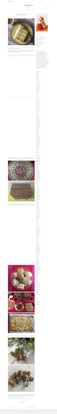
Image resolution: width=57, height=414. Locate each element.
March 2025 (37, 99)
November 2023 (38, 123)
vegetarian (37, 68)
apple (37, 51)
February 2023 (38, 137)
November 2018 (38, 213)
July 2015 (37, 274)
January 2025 (38, 102)
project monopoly (38, 61)
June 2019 (37, 202)
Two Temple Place (32, 398)
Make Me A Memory (38, 41)
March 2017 (37, 243)
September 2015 (38, 271)
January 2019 (38, 210)
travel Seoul (38, 67)
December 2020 (38, 175)
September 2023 (38, 126)
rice (42, 61)
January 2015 (38, 283)
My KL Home (44, 59)
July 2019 (37, 201)
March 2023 (37, 135)
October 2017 (38, 233)
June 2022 (37, 149)
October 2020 (38, 178)
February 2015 (38, 281)
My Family (28, 10)
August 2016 (37, 254)
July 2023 (37, 129)
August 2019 (37, 199)
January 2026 (38, 84)
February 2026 (38, 82)
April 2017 (37, 242)
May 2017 (37, 240)
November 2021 (38, 160)
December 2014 (38, 284)
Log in (37, 299)
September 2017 (38, 234)
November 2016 (38, 249)
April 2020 (37, 187)
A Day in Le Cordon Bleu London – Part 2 (41, 36)
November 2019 (38, 195)
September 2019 (38, 198)
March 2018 (37, 225)
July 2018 (37, 219)
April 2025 (37, 97)
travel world (42, 67)
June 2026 (37, 76)
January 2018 (38, 228)
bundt (44, 52)
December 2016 (38, 248)
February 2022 (38, 155)
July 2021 (37, 166)
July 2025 (37, 93)
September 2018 (38, 216)
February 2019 (38, 208)
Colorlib (28, 411)
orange (45, 60)
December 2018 (38, 211)
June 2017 (37, 239)
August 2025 (37, 91)
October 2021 (38, 161)
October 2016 (38, 251)
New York (42, 60)
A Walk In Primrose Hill (39, 44)
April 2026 (37, 79)
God (42, 58)
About (12, 1)
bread (42, 52)
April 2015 (37, 278)
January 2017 (38, 246)
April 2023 (37, 134)
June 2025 (37, 94)
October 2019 (38, 196)
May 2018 (37, 222)
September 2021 (38, 163)
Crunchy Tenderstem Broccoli (40, 42)
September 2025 (38, 90)
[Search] (48, 1)
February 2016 (38, 263)
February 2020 (38, 190)
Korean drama (45, 58)
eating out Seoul (38, 58)
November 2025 (38, 87)
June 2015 (37, 275)
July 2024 (37, 111)
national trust (38, 60)
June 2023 (37, 131)
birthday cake (38, 52)
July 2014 (37, 292)
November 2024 (38, 105)
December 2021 (38, 158)
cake (46, 52)
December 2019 (38, 193)
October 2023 (38, 125)
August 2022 (37, 146)
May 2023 (37, 132)
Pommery (19, 335)
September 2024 (38, 108)
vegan (46, 67)
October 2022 (38, 143)
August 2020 (37, 181)
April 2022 (37, 152)
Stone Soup (37, 45)
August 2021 (37, 164)
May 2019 (37, 204)
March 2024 (37, 117)
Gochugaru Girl (28, 5)
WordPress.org (38, 304)
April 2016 (37, 260)
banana (40, 51)
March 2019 (37, 207)
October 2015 (38, 269)
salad (44, 61)
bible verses (43, 51)
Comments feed (38, 302)
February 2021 (38, 172)
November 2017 (38, 231)
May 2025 (37, 96)
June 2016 (37, 257)
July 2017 (37, 237)
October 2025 (38, 88)
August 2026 (37, 73)
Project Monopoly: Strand (39, 39)
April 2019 (37, 205)
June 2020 (37, 184)
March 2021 (37, 170)
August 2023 (37, 128)
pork (47, 60)
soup (47, 61)
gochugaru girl (25, 15)
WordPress (33, 411)
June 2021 (37, 167)
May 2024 (37, 114)
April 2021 (37, 169)
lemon (41, 59)
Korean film (38, 59)
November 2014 (38, 286)
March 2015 (37, 280)
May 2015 (37, 277)
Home (9, 1)
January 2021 (38, 173)
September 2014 (38, 289)
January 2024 (38, 120)
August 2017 (37, 236)
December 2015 (38, 266)
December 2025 (38, 85)
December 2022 (38, 140)
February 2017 (38, 245)
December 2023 (38, 122)
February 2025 (38, 100)
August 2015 (37, 272)
